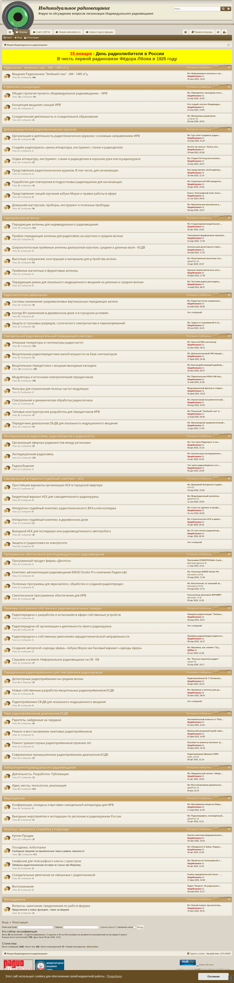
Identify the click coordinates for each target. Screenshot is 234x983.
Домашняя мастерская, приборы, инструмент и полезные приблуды (61, 205)
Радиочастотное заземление (25, 295)
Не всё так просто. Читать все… (203, 147)
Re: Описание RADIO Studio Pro (203, 572)
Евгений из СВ (194, 574)
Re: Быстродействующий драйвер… (205, 365)
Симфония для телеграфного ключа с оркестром (46, 861)
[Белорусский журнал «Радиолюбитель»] (18, 967)
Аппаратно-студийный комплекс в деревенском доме (50, 520)
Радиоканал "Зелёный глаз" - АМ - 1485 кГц (36, 67)
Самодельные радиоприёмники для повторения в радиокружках (53, 672)
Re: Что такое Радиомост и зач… (203, 442)
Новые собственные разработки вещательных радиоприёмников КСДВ (63, 690)
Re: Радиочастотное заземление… (204, 301)
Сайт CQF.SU (43, 32)
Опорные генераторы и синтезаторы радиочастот (48, 343)
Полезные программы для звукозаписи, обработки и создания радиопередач (67, 584)
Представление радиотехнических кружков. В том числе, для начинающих (65, 170)
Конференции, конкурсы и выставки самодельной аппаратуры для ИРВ (63, 805)
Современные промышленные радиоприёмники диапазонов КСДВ (60, 755)
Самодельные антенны (21, 218)
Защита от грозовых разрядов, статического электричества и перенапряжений (68, 323)
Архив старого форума (101, 32)
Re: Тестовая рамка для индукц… (204, 281)
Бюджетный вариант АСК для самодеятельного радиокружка (55, 497)
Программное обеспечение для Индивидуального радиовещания (54, 554)
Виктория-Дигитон (195, 563)
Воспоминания (23, 886)
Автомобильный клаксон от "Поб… (205, 719)
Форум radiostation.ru (70, 32)
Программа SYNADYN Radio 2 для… (205, 560)
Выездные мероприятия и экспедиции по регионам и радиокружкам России (66, 816)
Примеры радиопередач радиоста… (205, 636)
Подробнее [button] (114, 976)
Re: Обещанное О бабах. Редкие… (204, 847)
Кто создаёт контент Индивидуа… (204, 104)
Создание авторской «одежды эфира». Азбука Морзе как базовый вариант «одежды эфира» (77, 648)
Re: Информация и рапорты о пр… (205, 73)
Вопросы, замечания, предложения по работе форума (51, 906)
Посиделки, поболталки (29, 847)
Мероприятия (14, 798)
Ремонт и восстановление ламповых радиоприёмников (52, 731)
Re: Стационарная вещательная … (204, 224)
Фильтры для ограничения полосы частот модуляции (50, 389)
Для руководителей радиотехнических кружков (40, 129)
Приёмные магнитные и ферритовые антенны (45, 271)
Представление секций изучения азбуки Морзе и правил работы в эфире (64, 194)
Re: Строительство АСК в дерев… (204, 519)
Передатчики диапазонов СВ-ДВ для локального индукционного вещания (65, 423)
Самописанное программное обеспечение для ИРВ (49, 595)
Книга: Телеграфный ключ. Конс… (204, 193)
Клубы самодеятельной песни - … (204, 874)
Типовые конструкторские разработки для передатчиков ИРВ (56, 412)
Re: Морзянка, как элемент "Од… (203, 647)
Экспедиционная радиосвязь (33, 454)
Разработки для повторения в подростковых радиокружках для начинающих (67, 182)
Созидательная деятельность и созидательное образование (55, 116)
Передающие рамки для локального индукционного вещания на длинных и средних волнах (78, 282)
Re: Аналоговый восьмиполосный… (206, 400)
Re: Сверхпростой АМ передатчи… (204, 181)
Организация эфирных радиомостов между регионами (51, 443)
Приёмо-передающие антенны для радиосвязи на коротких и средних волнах (67, 236)
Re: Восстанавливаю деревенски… (205, 785)
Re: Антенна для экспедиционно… (204, 453)
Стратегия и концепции (22, 87)
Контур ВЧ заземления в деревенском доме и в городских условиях (60, 313)
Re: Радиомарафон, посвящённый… (205, 816)
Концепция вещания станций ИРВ (36, 105)
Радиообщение (23, 466)
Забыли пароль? (108, 927)
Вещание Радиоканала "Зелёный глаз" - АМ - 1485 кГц (50, 74)
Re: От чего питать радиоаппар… (204, 530)
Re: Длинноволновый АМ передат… (205, 353)
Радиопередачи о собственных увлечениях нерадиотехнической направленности (70, 636)
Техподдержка (14, 899)
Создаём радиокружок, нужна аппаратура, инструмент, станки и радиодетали (67, 147)
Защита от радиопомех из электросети (39, 543)
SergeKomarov (194, 76)
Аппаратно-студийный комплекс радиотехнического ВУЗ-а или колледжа (64, 508)
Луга (189, 487)
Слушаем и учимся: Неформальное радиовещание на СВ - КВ (55, 659)
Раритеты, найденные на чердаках (36, 720)
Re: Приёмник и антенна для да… (204, 690)
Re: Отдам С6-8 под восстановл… (204, 158)
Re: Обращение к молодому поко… (205, 93)
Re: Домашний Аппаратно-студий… (205, 484)
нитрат (190, 662)
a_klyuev (191, 119)
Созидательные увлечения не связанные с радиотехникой (53, 875)
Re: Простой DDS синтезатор (201, 342)
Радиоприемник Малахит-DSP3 (202, 754)
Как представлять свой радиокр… (204, 170)
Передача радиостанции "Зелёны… (205, 614)
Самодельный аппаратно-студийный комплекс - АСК (44, 479)
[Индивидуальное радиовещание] (20, 11)
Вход (19, 38)
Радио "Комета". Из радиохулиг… (204, 886)
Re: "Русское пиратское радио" (203, 659)
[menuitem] (185, 32)
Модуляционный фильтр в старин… (205, 388)
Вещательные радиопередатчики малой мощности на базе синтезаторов (64, 354)
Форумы (23, 32)
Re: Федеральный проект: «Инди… (205, 773)
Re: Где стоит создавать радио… (203, 135)
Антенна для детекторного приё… (204, 247)
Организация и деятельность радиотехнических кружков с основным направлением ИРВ (76, 136)
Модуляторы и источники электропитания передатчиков (52, 377)
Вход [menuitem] (219, 33)
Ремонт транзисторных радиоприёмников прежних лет (51, 743)
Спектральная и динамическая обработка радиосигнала (52, 400)
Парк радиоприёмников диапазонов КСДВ (36, 713)
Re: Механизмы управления (201, 116)
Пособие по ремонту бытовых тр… (205, 742)
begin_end (192, 757)
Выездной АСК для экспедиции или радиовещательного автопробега (61, 531)
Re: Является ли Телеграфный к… (204, 860)
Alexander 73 (193, 597)
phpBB (197, 969)
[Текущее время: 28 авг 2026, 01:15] (228, 45)
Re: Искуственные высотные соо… (205, 258)
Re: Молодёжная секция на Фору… (204, 804)
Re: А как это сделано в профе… (203, 507)
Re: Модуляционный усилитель (203, 496)
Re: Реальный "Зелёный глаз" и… (204, 411)
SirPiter (190, 650)
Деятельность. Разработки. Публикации (40, 774)
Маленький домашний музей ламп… (205, 731)
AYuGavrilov (92, 947)
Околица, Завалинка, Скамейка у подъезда (36, 829)
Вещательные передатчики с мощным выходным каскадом (54, 366)
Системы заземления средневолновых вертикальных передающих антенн (65, 301)
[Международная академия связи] (49, 967)
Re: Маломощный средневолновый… (206, 423)
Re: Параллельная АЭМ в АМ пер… (205, 376)
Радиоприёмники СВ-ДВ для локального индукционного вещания (59, 702)
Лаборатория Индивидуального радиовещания (40, 767)
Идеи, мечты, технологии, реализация (39, 785)
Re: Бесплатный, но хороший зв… (204, 583)
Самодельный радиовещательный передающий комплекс (48, 336)
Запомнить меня (125, 927)
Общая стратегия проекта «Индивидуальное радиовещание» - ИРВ (59, 93)
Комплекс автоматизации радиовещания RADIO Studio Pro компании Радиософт (69, 572)
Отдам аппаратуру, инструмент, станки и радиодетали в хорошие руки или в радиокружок (76, 159)
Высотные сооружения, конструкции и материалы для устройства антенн (64, 259)
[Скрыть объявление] (229, 51)
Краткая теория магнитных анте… (204, 270)
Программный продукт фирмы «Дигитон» (41, 561)
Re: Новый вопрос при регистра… (204, 905)
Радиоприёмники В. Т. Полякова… (204, 678)
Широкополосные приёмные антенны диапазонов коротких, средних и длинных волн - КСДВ (78, 247)
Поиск (9, 38)
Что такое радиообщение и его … (204, 465)
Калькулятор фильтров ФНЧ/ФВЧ (204, 595)
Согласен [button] (213, 976)
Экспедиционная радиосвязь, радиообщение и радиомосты (49, 436)
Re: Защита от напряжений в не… (204, 323)
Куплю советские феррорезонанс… (205, 835)
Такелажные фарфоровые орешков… (206, 235)
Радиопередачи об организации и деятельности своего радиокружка (61, 626)
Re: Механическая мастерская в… (204, 204)
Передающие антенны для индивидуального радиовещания (55, 224)
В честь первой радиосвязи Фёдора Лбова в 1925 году (117, 58)
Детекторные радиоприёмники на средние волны (47, 679)
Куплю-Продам (22, 836)
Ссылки (11, 33)
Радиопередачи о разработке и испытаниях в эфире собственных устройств (66, 615)
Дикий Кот (192, 261)
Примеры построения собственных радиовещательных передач (53, 608)
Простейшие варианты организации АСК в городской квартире (57, 485)
